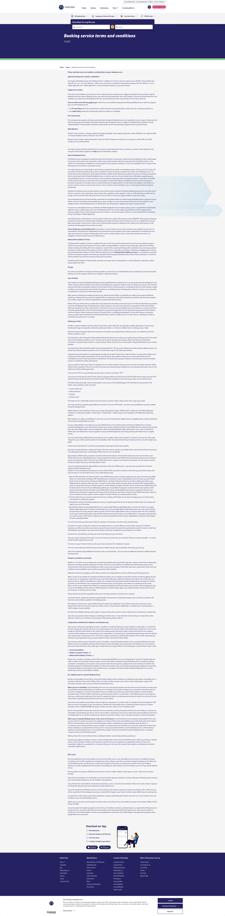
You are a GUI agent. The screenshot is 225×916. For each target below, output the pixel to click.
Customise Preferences (169, 906)
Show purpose (67, 910)
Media (151, 2)
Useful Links (64, 858)
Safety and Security (119, 868)
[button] (149, 7)
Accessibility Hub (142, 2)
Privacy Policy (77, 109)
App (61, 868)
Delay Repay (63, 870)
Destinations (63, 873)
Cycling (142, 870)
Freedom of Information (93, 884)
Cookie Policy (76, 111)
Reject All (170, 911)
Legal (67, 67)
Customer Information (121, 858)
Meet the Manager (119, 876)
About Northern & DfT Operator (95, 862)
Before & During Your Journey (150, 858)
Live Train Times (64, 881)
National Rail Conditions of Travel (126, 252)
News (88, 881)
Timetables (63, 865)
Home (62, 67)
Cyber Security (118, 889)
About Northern (92, 858)
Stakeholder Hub (91, 865)
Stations (62, 876)
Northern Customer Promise (79, 653)
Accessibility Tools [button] (130, 2)
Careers (89, 870)
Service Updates (118, 884)
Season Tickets (144, 862)
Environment (90, 879)
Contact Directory (92, 876)
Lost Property (144, 865)
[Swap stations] (112, 27)
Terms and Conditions (77, 650)
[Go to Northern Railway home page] (67, 9)
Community (90, 873)
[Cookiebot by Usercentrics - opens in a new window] (51, 912)
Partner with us (91, 868)
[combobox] (91, 27)
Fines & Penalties (118, 873)
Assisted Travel (118, 865)
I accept (170, 900)
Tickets (62, 879)
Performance (117, 879)
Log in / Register (159, 2)
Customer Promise (119, 862)
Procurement (90, 887)
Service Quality (118, 881)
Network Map (144, 876)
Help (95, 151)
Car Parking (143, 868)
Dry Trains (143, 873)
